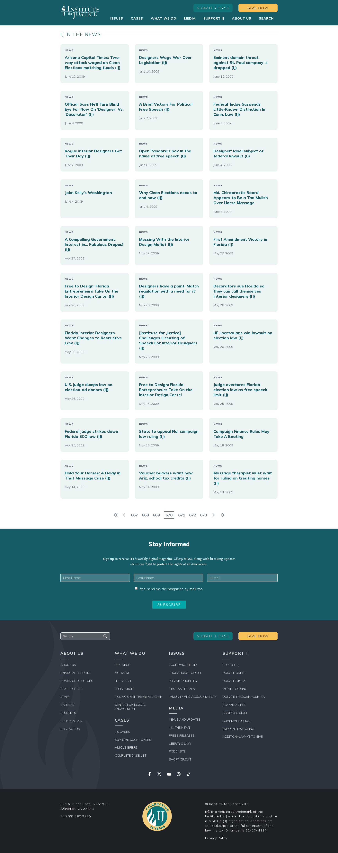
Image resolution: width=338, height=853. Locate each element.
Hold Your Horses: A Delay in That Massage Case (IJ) (92, 475)
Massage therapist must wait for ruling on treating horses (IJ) (242, 478)
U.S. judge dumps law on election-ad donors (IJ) (88, 387)
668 (145, 515)
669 (156, 515)
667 (134, 515)
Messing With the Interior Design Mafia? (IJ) (164, 242)
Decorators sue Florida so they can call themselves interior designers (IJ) (238, 291)
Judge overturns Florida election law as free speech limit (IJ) (240, 389)
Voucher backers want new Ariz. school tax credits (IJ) (166, 475)
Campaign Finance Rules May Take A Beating (241, 434)
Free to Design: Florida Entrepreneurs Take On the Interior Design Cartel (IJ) (91, 291)
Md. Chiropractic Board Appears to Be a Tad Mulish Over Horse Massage (240, 197)
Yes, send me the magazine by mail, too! (171, 589)
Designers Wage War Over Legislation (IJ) (165, 60)
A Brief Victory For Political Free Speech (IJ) (165, 107)
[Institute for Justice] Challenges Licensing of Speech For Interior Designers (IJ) (168, 340)
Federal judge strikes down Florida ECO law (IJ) (91, 434)
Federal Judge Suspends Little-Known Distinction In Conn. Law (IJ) (239, 109)
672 (192, 515)
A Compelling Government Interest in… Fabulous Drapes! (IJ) (94, 244)
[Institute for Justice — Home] (80, 12)
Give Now (258, 8)
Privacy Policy (216, 838)
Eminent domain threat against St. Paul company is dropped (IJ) (240, 62)
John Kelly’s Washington (88, 192)
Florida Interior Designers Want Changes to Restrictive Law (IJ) (93, 337)
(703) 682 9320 (78, 816)
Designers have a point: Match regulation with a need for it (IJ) (169, 291)
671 (181, 515)
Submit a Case (213, 8)
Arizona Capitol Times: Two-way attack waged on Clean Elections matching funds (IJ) (92, 62)
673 (203, 515)
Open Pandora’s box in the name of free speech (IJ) (165, 153)
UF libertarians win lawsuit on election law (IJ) (242, 335)
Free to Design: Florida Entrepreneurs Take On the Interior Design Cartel (165, 389)
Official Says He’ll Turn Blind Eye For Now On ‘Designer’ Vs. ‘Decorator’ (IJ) (94, 109)
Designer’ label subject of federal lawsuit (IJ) (238, 153)
